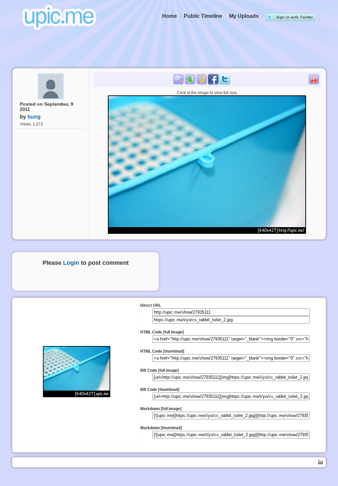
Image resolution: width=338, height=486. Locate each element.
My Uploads (244, 16)
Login (71, 263)
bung (34, 117)
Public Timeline (203, 16)
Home (169, 16)
